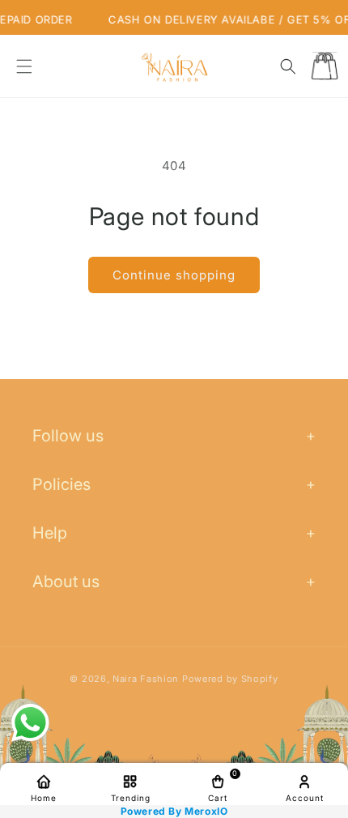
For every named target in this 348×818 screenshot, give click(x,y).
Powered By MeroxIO (174, 811)
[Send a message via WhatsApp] (30, 723)
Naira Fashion (145, 678)
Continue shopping (174, 275)
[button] (24, 66)
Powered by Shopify (230, 678)
